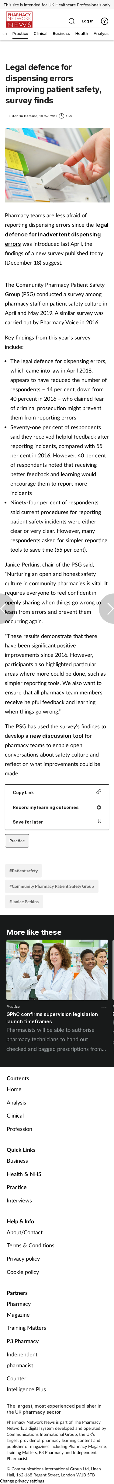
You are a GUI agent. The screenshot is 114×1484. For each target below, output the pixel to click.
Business (17, 1160)
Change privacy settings (22, 1480)
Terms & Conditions (30, 1245)
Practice (17, 840)
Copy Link (23, 792)
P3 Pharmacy (23, 1341)
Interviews (19, 1200)
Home (14, 1089)
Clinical (15, 1115)
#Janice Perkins (24, 901)
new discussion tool (56, 736)
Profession (19, 1128)
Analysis (16, 1102)
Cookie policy (23, 1271)
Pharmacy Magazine (19, 1309)
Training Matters (26, 1327)
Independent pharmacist (22, 1360)
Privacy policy (23, 1258)
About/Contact (25, 1232)
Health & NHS (24, 1174)
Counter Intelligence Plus (26, 1383)
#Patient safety (23, 870)
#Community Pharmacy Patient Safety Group (51, 886)
